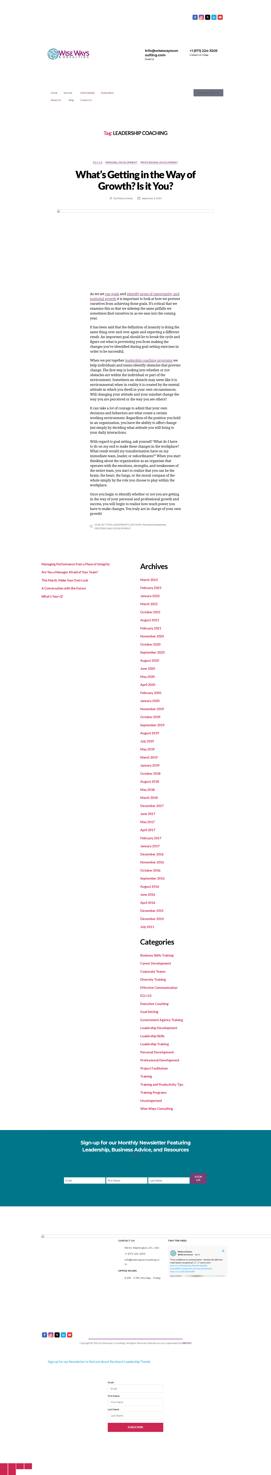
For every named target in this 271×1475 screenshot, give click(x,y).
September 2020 (152, 652)
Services (68, 92)
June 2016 (147, 894)
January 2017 (149, 846)
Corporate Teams (152, 971)
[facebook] (195, 17)
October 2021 (150, 612)
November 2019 (152, 709)
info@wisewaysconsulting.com (161, 53)
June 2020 (147, 668)
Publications (107, 92)
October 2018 (150, 773)
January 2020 (149, 701)
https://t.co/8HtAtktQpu (181, 1265)
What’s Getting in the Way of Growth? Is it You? (135, 180)
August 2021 (149, 620)
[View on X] (223, 1250)
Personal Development (121, 162)
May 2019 (147, 749)
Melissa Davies (125, 198)
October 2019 (150, 717)
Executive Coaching (154, 1004)
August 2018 (149, 781)
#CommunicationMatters (201, 1268)
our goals (112, 294)
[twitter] (207, 17)
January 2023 (149, 596)
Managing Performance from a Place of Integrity (75, 564)
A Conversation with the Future (63, 588)
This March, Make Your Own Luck (64, 580)
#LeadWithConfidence (180, 1268)
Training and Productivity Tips (161, 1084)
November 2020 (152, 636)
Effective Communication (158, 987)
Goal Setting (149, 1012)
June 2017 (147, 814)
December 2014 (152, 919)
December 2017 (152, 806)
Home (54, 92)
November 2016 (152, 862)
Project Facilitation (154, 1068)
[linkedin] (213, 17)
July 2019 (147, 741)
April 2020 (147, 684)
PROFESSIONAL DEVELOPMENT (112, 528)
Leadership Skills (152, 1036)
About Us (56, 99)
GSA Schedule (87, 92)
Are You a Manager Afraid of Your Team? (69, 572)
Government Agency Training (161, 1020)
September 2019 (152, 725)
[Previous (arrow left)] (4, 1472)
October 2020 (150, 644)
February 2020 (150, 693)
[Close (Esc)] (28, 1466)
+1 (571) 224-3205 (203, 51)
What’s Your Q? (52, 596)
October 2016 (150, 870)
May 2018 (147, 789)
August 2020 (149, 660)
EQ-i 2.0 (97, 162)
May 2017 (147, 822)
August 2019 (149, 733)
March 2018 (149, 797)
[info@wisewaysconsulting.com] (141, 52)
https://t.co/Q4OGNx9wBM (182, 1271)
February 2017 (150, 838)
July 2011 (147, 927)
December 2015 (152, 910)
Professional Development (159, 162)
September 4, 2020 (151, 198)
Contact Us (86, 99)
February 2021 (150, 628)
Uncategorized (151, 1100)
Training (146, 1076)
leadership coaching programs (149, 360)
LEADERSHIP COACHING (127, 524)
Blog (71, 99)
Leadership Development (158, 1028)
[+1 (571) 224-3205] (186, 52)
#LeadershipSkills (199, 1265)
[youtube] (220, 17)
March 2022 (149, 604)
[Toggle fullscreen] (12, 1466)
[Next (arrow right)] (12, 1472)
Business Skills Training (157, 955)
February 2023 (150, 588)
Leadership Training (154, 1044)
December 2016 (152, 854)
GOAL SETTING (103, 524)
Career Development (155, 963)
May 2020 (147, 676)
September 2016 (152, 878)
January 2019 (149, 765)
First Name (114, 1395)
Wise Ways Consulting (156, 1108)
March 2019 (149, 757)
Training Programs (153, 1092)
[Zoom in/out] (4, 1466)
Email (111, 1382)
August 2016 (149, 886)
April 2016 (147, 902)
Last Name (113, 1409)
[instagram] (201, 17)
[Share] (20, 1466)
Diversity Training (153, 979)
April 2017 (147, 830)
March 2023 (149, 580)
